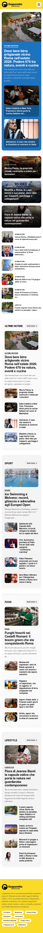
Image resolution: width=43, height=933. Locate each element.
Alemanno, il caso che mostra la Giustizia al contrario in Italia (28, 423)
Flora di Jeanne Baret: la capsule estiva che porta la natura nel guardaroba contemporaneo (20, 778)
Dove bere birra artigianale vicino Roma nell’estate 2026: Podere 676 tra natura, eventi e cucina (21, 58)
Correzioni (19, 916)
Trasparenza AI (8, 925)
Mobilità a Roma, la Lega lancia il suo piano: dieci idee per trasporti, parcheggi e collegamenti (28, 439)
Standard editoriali (9, 920)
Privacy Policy (31, 912)
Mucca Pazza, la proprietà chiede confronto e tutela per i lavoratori (28, 393)
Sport (9, 463)
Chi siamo (6, 912)
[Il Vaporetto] (12, 4)
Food (8, 602)
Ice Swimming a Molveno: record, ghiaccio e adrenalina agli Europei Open (20, 499)
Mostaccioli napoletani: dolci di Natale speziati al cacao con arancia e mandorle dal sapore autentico (28, 668)
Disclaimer (7, 916)
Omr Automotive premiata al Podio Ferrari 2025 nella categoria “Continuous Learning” (27, 546)
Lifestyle (11, 740)
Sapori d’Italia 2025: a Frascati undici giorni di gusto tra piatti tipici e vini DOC (28, 703)
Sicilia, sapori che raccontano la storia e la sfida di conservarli (28, 716)
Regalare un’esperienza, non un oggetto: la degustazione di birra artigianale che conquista (28, 687)
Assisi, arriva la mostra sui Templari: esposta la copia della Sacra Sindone (28, 829)
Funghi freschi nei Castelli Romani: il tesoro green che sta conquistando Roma (19, 638)
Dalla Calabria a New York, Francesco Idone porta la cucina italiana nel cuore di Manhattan (28, 409)
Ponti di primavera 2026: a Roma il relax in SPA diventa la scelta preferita (28, 857)
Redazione (18, 912)
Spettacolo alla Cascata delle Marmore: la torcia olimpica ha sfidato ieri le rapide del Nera (28, 528)
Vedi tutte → (32, 326)
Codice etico (25, 920)
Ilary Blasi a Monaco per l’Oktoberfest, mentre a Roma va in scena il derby (28, 578)
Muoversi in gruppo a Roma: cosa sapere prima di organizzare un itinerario (28, 843)
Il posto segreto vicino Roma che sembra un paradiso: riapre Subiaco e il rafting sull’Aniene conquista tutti (28, 813)
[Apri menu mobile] (38, 4)
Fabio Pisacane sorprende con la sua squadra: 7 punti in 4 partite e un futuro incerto (28, 563)
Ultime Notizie (11, 46)
